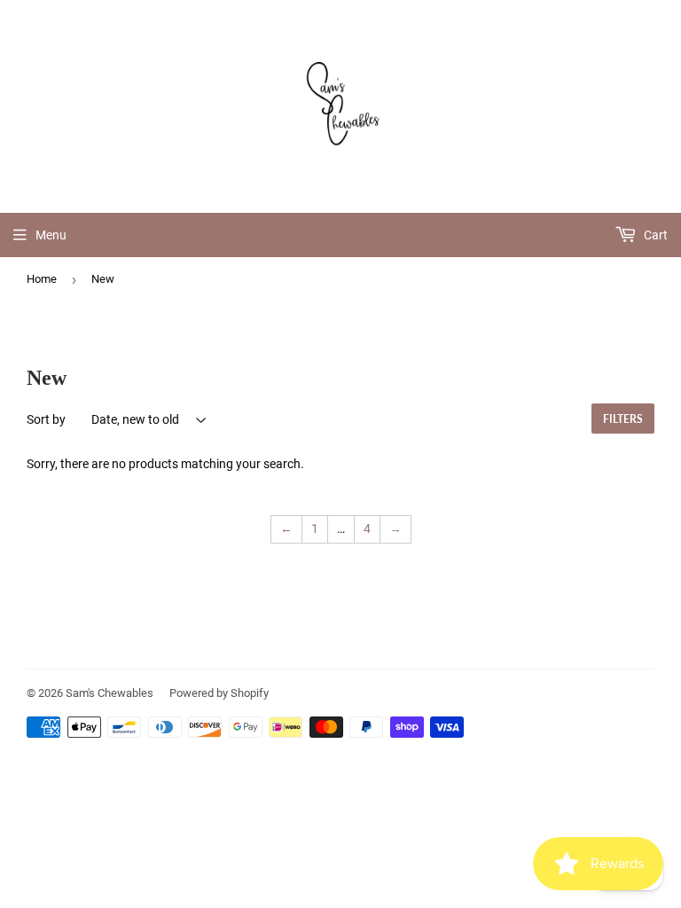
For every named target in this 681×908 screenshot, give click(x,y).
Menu (51, 235)
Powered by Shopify (219, 693)
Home (42, 279)
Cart (654, 235)
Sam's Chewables (109, 693)
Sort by (46, 419)
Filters (623, 419)
